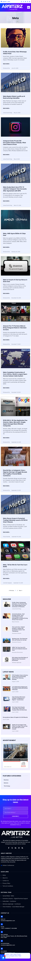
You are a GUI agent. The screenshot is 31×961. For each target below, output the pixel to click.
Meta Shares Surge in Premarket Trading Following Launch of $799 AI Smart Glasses (15, 520)
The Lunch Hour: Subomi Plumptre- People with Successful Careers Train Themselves (18, 629)
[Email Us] (2, 917)
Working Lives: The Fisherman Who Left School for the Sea (19, 639)
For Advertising (5, 943)
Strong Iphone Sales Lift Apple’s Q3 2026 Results (15, 717)
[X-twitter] (23, 1)
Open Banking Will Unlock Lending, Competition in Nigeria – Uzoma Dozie (18, 698)
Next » (20, 590)
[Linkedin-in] (25, 1)
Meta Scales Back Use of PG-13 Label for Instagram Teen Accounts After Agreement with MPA (15, 189)
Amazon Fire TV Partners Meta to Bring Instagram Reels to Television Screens (14, 327)
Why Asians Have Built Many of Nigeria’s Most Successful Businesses (20, 659)
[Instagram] (27, 1)
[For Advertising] (2, 941)
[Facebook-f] (21, 1)
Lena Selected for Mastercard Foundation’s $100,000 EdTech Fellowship (20, 688)
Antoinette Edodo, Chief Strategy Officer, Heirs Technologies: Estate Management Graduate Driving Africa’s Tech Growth (20, 616)
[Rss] (29, 1)
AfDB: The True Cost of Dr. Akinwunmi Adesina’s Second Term (19, 649)
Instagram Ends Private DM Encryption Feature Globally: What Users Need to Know (14, 142)
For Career (4, 951)
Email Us (3, 919)
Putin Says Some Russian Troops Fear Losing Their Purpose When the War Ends (19, 708)
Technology (7, 786)
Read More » (6, 63)
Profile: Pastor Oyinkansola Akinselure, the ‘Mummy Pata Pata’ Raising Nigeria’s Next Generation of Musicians (19, 604)
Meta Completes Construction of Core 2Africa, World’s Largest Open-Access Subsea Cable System (15, 374)
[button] (28, 7)
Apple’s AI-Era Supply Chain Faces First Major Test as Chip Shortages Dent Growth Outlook (19, 727)
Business (6, 780)
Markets (6, 783)
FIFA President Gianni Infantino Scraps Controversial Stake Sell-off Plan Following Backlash (20, 677)
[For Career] (2, 949)
